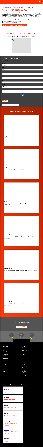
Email (4, 67)
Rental (4, 370)
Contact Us (23, 367)
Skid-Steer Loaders (25, 347)
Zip (2, 80)
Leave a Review (24, 371)
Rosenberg (7, 438)
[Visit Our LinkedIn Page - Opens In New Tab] (31, 335)
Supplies (4, 368)
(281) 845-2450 (6, 441)
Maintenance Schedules (6, 372)
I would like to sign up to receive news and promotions (11, 96)
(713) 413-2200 (6, 433)
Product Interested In (7, 71)
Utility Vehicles (5, 354)
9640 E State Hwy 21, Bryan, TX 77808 (10, 407)
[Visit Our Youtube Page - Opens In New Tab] (21, 335)
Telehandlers (5, 355)
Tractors (4, 350)
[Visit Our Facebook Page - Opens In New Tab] (11, 335)
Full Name (5, 63)
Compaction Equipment (6, 359)
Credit (4, 371)
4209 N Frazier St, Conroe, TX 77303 (10, 415)
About (23, 364)
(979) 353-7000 (6, 400)
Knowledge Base (24, 370)
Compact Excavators (25, 351)
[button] (40, 2)
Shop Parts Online (24, 374)
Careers (23, 368)
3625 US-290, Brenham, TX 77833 (9, 399)
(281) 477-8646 (6, 425)
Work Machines (5, 351)
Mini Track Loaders (25, 350)
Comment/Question (5, 89)
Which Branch (6, 84)
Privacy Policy (24, 375)
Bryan (6, 405)
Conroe (6, 413)
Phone (4, 76)
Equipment (5, 346)
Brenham (6, 397)
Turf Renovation (5, 358)
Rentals (24, 346)
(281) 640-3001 (6, 392)
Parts (3, 367)
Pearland (6, 430)
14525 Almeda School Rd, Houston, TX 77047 (11, 431)
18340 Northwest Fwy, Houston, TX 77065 (10, 423)
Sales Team (23, 372)
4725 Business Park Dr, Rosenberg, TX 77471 (11, 439)
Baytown (6, 389)
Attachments (23, 354)
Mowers (4, 357)
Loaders (4, 347)
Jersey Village (8, 422)
